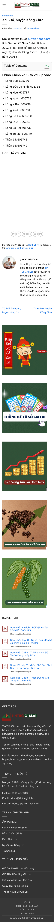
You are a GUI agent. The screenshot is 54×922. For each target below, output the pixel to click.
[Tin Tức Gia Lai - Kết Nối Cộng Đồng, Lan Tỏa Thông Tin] (27, 5)
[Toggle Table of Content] (45, 66)
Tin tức (6, 850)
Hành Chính (8, 16)
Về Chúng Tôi (27, 910)
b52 (32, 744)
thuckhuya (27, 755)
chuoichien (35, 759)
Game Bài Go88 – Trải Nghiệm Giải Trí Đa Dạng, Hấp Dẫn (29, 654)
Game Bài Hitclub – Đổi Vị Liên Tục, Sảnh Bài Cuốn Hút (29, 629)
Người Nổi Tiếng (11, 844)
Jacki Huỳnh (33, 28)
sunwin (15, 744)
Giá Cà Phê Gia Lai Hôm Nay (18, 868)
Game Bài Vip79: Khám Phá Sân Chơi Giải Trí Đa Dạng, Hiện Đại (31, 666)
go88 (16, 748)
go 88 (44, 748)
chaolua (47, 759)
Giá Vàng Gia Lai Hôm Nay (17, 879)
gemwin (6, 748)
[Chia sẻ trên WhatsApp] (13, 234)
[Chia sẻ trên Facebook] (18, 234)
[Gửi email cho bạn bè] (29, 234)
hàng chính (11, 248)
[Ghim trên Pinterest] (35, 234)
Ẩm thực (7, 821)
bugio (5, 759)
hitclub (24, 744)
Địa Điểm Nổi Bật (12, 827)
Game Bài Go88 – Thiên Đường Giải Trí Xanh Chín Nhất (30, 679)
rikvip (39, 744)
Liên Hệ (26, 902)
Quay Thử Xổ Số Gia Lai (15, 885)
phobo (23, 759)
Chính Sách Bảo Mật (27, 906)
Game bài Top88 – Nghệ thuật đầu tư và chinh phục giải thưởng (31, 641)
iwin (46, 744)
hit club (25, 748)
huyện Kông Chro (39, 39)
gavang (7, 763)
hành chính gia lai (25, 248)
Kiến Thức (7, 839)
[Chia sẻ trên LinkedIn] (40, 234)
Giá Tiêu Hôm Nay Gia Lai (16, 874)
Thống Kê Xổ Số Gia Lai (15, 891)
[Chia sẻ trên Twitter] (24, 234)
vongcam (39, 755)
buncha (14, 759)
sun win (35, 748)
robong (15, 755)
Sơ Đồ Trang (27, 913)
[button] (4, 5)
